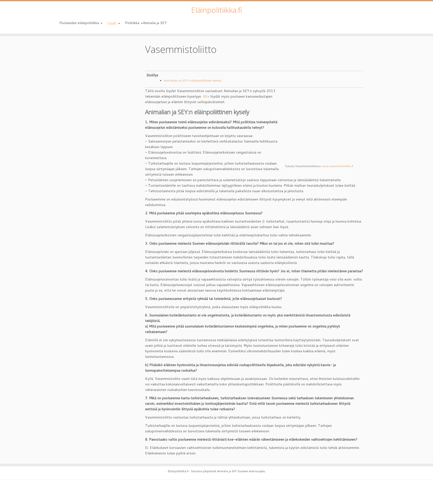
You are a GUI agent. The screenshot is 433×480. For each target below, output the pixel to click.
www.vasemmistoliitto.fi (337, 166)
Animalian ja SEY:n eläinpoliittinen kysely (192, 80)
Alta (206, 96)
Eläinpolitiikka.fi (216, 10)
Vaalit (112, 23)
